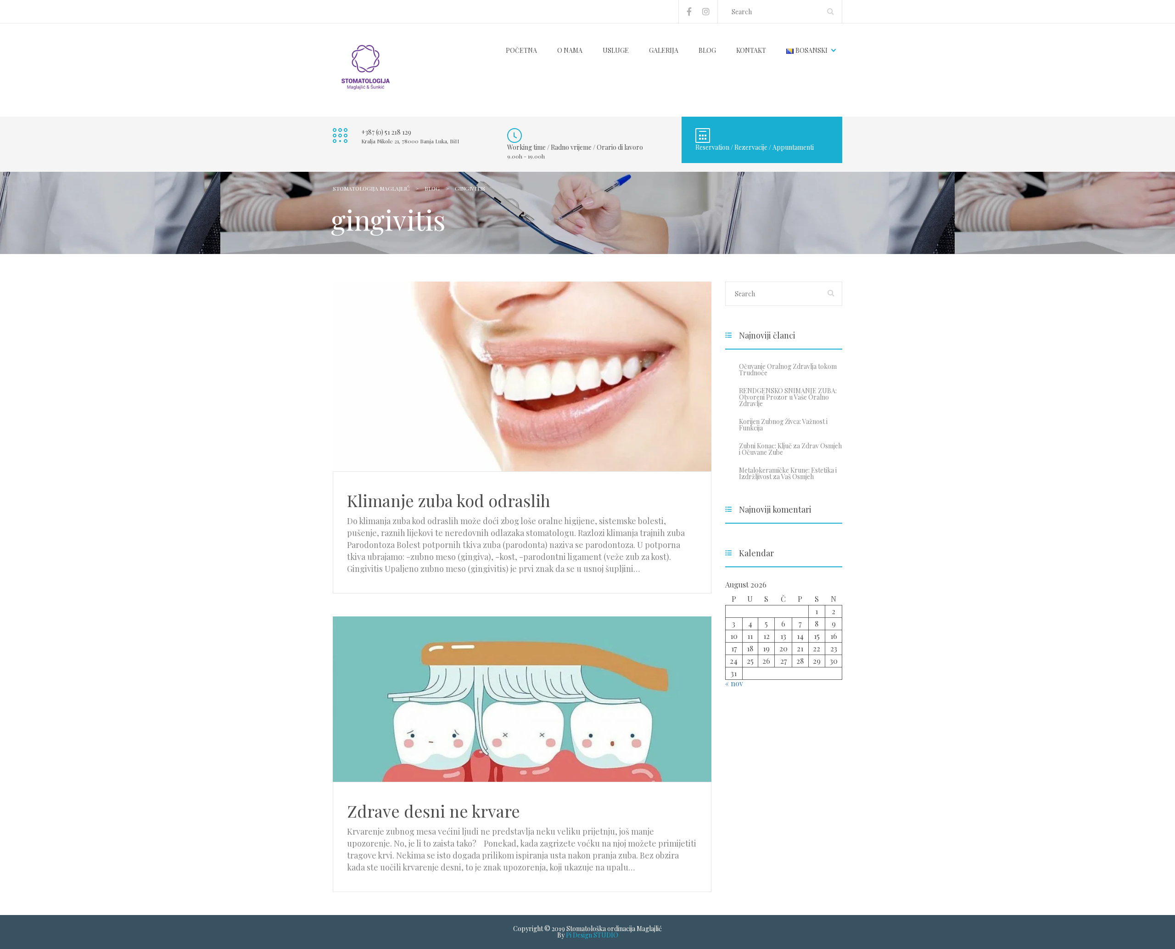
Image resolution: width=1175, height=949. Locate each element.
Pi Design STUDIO (592, 935)
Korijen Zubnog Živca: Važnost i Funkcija (783, 424)
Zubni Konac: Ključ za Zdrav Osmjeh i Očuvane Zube (790, 449)
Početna (521, 50)
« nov (734, 683)
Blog (707, 50)
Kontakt (751, 50)
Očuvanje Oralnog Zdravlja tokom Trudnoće (788, 369)
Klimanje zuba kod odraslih (448, 500)
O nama (569, 50)
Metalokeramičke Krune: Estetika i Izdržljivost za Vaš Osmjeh (788, 473)
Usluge (616, 50)
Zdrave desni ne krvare (433, 811)
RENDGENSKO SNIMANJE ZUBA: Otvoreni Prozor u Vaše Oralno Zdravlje (788, 397)
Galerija (663, 50)
